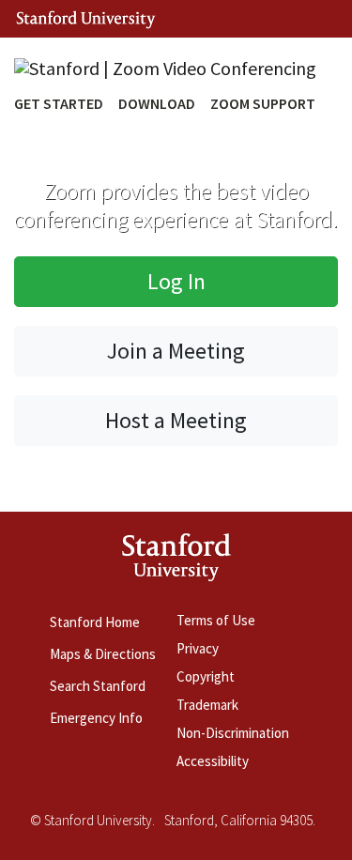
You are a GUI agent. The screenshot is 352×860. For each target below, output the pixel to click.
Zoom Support (262, 103)
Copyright (205, 676)
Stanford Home (95, 622)
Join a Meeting (176, 350)
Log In (176, 281)
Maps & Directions (103, 654)
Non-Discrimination (232, 733)
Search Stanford (97, 686)
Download (156, 103)
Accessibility (212, 761)
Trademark (207, 705)
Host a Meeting (176, 420)
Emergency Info (96, 718)
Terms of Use (215, 620)
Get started (58, 103)
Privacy (197, 648)
